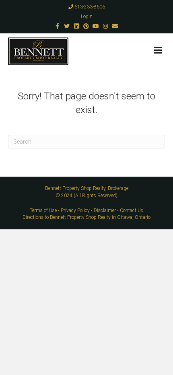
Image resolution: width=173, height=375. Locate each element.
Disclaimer (105, 210)
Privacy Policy (75, 210)
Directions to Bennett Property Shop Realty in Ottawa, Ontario (86, 217)
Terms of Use (43, 210)
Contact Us (131, 210)
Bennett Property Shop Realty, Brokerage (86, 188)
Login (87, 16)
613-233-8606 (89, 7)
